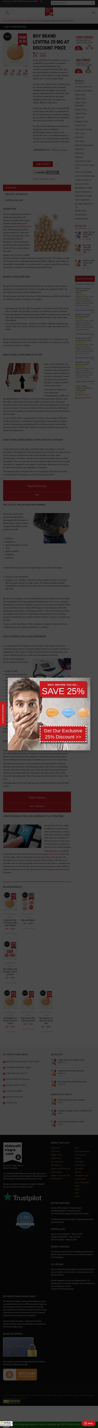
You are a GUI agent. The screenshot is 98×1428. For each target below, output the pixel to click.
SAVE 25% (63, 691)
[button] (6, 1424)
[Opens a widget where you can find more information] (88, 1423)
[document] (49, 714)
